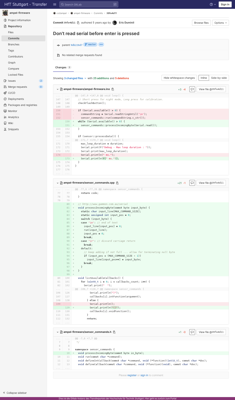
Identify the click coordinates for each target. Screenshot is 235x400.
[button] (55, 4)
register (132, 375)
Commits (98, 13)
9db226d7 (76, 45)
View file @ (211, 89)
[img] (101, 44)
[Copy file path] (113, 89)
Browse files (201, 22)
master (92, 44)
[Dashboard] (25, 4)
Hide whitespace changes (179, 77)
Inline (204, 77)
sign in (144, 375)
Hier (147, 398)
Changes (62, 67)
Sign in (225, 4)
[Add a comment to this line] (53, 99)
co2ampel (62, 13)
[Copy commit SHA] (78, 23)
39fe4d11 (111, 13)
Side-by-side (219, 77)
